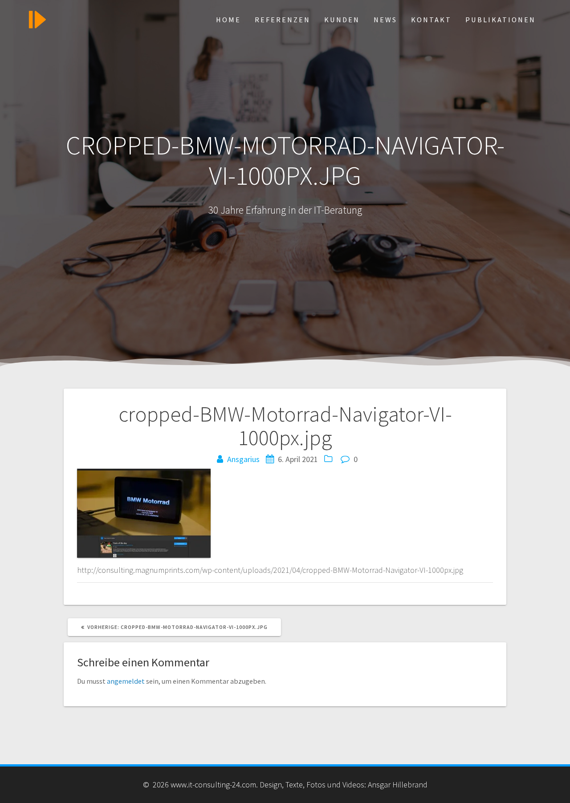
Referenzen (282, 19)
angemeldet (126, 681)
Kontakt (431, 19)
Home (228, 19)
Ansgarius (243, 459)
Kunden (342, 19)
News (385, 19)
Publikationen (500, 19)
